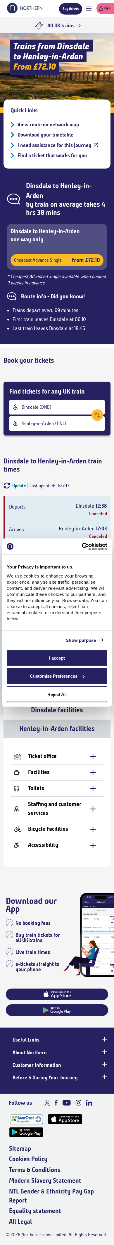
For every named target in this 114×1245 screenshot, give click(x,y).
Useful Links (26, 1040)
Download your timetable (45, 135)
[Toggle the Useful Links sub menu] (104, 1039)
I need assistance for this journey (54, 145)
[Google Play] (26, 1132)
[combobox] (57, 407)
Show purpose (81, 640)
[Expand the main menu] (88, 8)
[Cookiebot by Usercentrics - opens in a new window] (82, 546)
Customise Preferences (53, 676)
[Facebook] (56, 1103)
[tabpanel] (57, 802)
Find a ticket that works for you (52, 155)
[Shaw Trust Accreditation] (26, 1119)
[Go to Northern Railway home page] (24, 11)
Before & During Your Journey (45, 1077)
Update (19, 485)
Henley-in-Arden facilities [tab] (57, 728)
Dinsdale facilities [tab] (57, 710)
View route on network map (48, 124)
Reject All (57, 694)
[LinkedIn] (89, 1103)
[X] (47, 1103)
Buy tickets (71, 8)
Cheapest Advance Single (57, 260)
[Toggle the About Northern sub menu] (104, 1052)
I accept (57, 657)
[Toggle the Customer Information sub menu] (104, 1064)
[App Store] (65, 1119)
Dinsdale (38, 185)
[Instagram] (78, 1103)
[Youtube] (66, 1103)
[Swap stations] (97, 415)
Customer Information (37, 1065)
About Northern (30, 1052)
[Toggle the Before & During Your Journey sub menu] (104, 1077)
